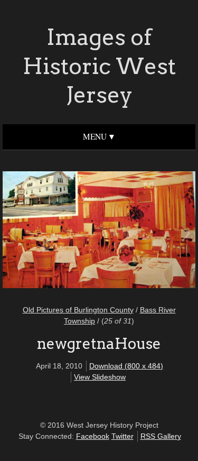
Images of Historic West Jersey (99, 66)
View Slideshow (100, 377)
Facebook (92, 436)
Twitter (122, 436)
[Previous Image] (56, 231)
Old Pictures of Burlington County (78, 310)
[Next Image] (142, 231)
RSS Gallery (160, 436)
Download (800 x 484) (126, 366)
